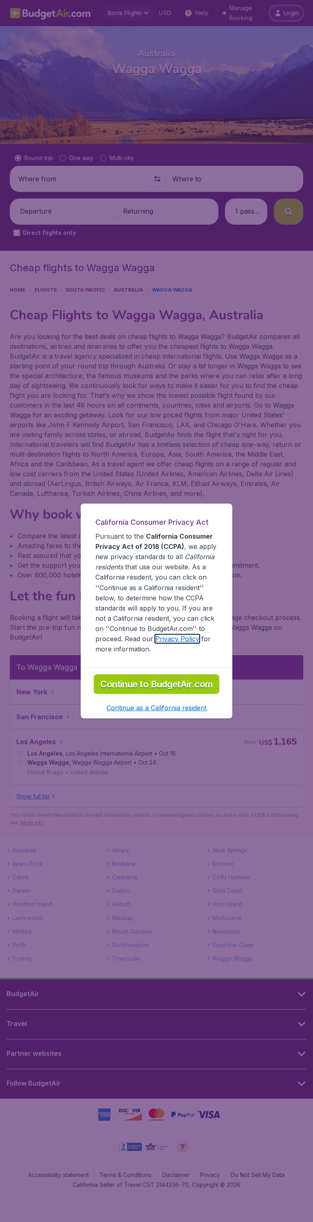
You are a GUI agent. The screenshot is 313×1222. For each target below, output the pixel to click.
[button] (156, 708)
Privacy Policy (177, 639)
